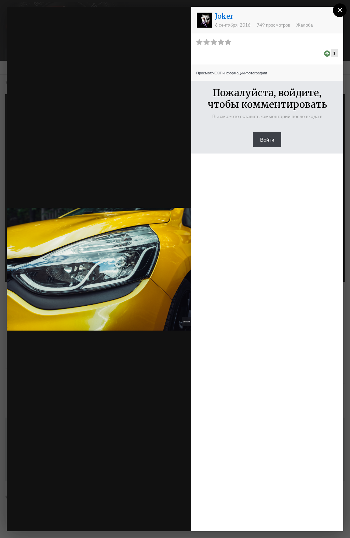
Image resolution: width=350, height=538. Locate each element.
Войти (267, 139)
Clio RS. (49, 25)
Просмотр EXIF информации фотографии (231, 73)
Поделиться (163, 519)
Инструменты (113, 519)
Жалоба (304, 25)
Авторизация (117, 18)
